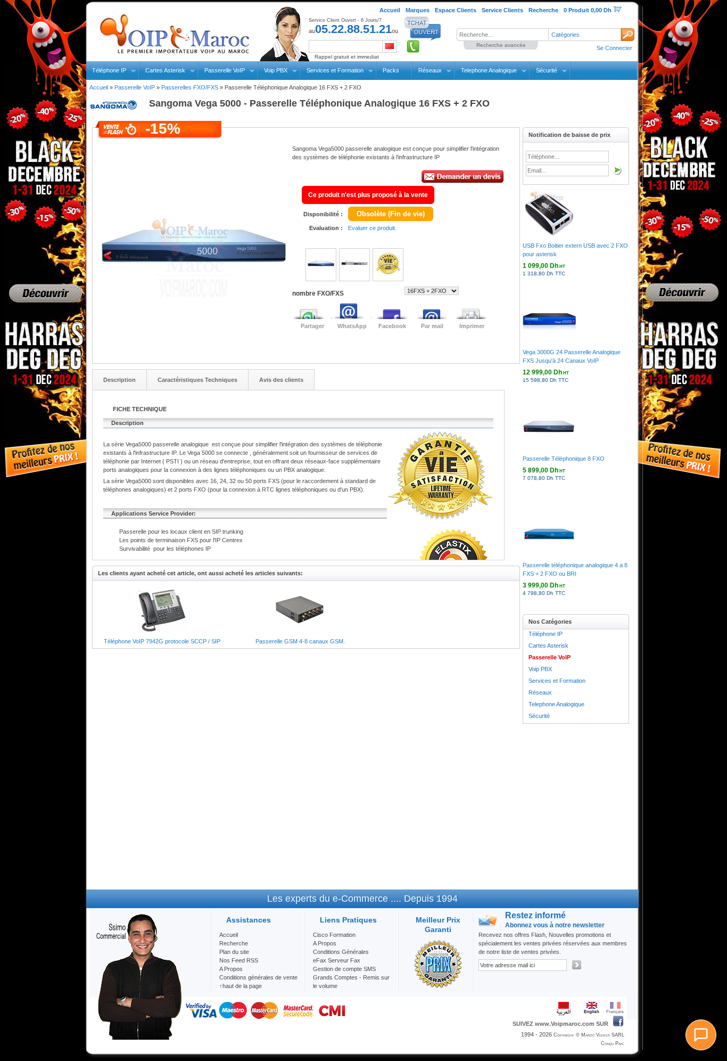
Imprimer (471, 326)
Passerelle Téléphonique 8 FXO (564, 458)
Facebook (392, 326)
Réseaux (430, 70)
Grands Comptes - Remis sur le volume (351, 981)
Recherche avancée (501, 45)
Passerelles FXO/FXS (189, 87)
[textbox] (502, 34)
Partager (312, 326)
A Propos (324, 943)
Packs (391, 70)
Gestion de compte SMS (344, 969)
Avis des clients (281, 380)
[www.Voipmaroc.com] (174, 31)
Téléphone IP (109, 70)
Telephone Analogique (489, 70)
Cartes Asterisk (165, 70)
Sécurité (546, 70)
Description (119, 380)
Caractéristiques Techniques (197, 380)
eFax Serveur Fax (336, 960)
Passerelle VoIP (224, 70)
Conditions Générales (341, 952)
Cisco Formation (334, 935)
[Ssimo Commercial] (138, 1037)
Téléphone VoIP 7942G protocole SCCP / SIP (162, 641)
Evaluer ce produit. (372, 228)
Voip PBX (275, 70)
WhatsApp (352, 326)
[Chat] (700, 1034)
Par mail (432, 326)
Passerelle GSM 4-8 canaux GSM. (300, 641)
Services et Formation (335, 70)
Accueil (98, 87)
